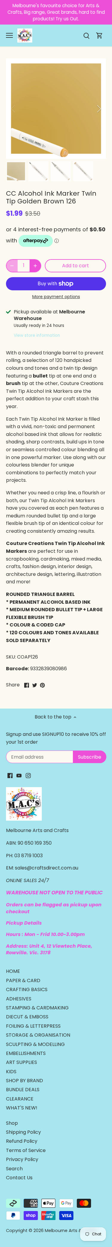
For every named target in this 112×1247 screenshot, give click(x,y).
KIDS (11, 1071)
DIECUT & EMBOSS (27, 1016)
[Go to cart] (99, 35)
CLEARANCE (19, 1098)
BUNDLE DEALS (22, 1089)
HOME (13, 971)
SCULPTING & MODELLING (35, 1044)
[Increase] (35, 265)
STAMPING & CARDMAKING (37, 1007)
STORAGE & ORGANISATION (38, 1035)
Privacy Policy (22, 1159)
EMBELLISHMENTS (26, 1053)
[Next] (98, 108)
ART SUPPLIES (21, 1062)
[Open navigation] (9, 35)
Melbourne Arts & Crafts (71, 1231)
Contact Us (19, 1177)
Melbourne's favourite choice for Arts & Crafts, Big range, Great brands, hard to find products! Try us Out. (56, 12)
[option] (56, 108)
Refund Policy (21, 1141)
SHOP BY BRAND (24, 1080)
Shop (12, 1123)
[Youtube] (19, 775)
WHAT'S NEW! (21, 1107)
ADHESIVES (18, 998)
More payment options (56, 297)
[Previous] (13, 108)
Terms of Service (26, 1150)
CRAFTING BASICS (26, 989)
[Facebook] (10, 775)
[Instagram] (28, 775)
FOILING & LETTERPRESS (33, 1026)
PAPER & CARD (23, 980)
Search (14, 1168)
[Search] (86, 35)
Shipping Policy (23, 1132)
